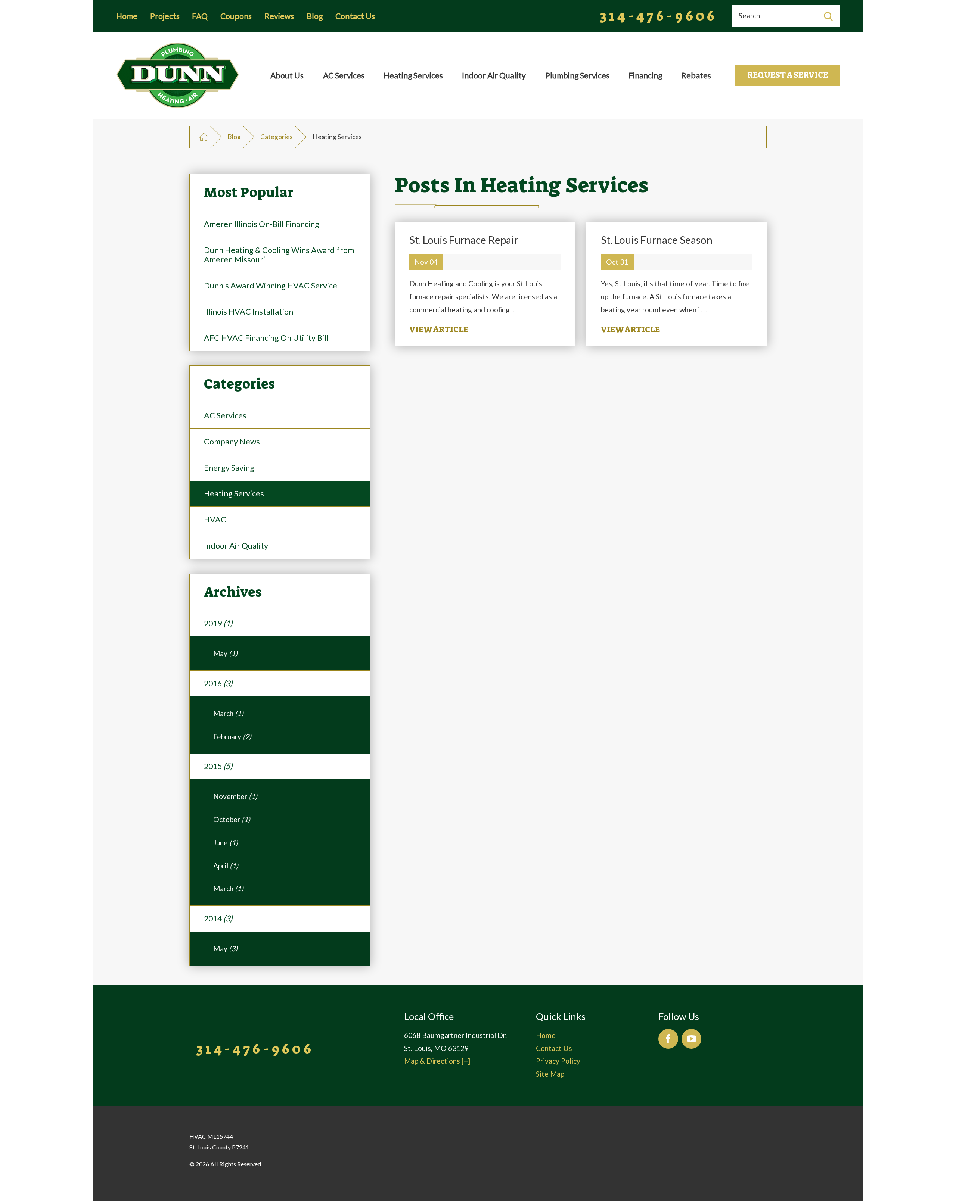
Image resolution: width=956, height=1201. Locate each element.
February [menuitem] (232, 736)
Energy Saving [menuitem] (229, 467)
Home (126, 16)
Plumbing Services (577, 75)
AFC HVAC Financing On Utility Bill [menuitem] (266, 338)
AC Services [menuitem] (225, 415)
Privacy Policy (558, 1061)
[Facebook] (668, 1039)
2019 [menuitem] (218, 623)
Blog (315, 16)
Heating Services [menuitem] (234, 493)
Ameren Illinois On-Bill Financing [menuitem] (261, 224)
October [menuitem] (231, 819)
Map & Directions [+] (437, 1061)
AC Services (343, 75)
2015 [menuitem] (218, 766)
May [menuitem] (225, 653)
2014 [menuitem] (218, 918)
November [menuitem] (235, 796)
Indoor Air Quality (494, 75)
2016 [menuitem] (218, 683)
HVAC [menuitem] (215, 519)
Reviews (279, 16)
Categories (276, 137)
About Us (287, 75)
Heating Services (413, 75)
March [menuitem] (228, 713)
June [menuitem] (225, 842)
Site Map (550, 1074)
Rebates (696, 75)
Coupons (236, 16)
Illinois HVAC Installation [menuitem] (248, 311)
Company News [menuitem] (232, 441)
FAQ (200, 16)
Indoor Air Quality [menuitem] (236, 545)
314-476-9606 (658, 16)
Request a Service (787, 75)
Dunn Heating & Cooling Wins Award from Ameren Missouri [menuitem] (279, 255)
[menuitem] (287, 75)
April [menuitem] (225, 865)
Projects (165, 16)
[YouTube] (691, 1039)
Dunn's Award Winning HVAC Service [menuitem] (270, 285)
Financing (645, 75)
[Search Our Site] (828, 16)
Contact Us (355, 16)
